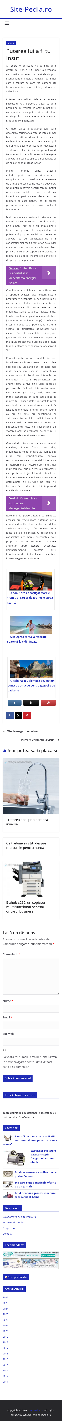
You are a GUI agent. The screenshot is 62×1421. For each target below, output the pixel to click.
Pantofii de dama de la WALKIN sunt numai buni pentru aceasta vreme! (30, 1140)
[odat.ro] (31, 1260)
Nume (8, 1001)
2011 (5, 1381)
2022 (5, 1319)
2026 (5, 1297)
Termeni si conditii (13, 1222)
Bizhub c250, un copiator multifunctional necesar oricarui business (25, 907)
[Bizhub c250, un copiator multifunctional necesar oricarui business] (31, 863)
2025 (5, 1303)
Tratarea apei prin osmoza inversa (27, 821)
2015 (5, 1359)
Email (7, 1017)
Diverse (11, 43)
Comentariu (11, 954)
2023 (5, 1314)
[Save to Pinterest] (27, 715)
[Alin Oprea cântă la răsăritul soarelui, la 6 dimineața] (31, 625)
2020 (5, 1331)
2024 (5, 1308)
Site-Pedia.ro (31, 9)
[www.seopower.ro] (31, 1253)
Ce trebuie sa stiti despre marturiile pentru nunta (26, 845)
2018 (5, 1342)
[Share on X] (18, 715)
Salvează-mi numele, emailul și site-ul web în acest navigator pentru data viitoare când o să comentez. (30, 1062)
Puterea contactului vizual (38, 740)
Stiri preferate (17, 1277)
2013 (5, 1370)
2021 (5, 1325)
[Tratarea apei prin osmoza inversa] (31, 761)
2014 (5, 1364)
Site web (8, 1034)
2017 (5, 1348)
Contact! (7, 1233)
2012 (5, 1376)
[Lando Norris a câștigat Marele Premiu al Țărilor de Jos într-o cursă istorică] (30, 581)
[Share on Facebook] (10, 715)
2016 (5, 1353)
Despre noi (9, 1228)
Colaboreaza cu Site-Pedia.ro (19, 1216)
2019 (5, 1336)
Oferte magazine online (22, 731)
